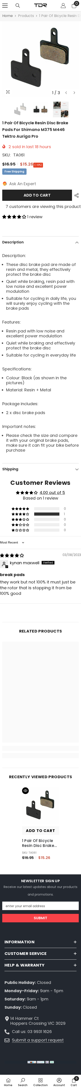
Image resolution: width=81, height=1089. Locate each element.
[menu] (5, 5)
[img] (12, 555)
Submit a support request (38, 1040)
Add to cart (37, 195)
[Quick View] (25, 790)
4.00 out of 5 (52, 492)
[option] (40, 59)
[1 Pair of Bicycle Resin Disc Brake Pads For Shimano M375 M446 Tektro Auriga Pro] (40, 805)
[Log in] (63, 5)
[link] (40, 748)
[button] (66, 93)
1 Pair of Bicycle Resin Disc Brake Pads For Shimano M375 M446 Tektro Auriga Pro (40, 843)
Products (26, 15)
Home (7, 15)
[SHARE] (75, 195)
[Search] (17, 5)
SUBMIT (40, 918)
